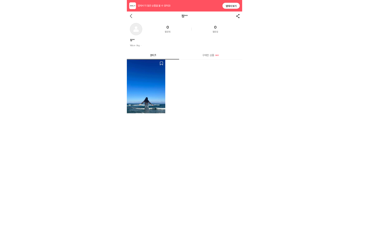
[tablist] (184, 55)
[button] (136, 29)
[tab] (210, 55)
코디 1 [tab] (153, 55)
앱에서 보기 (231, 6)
